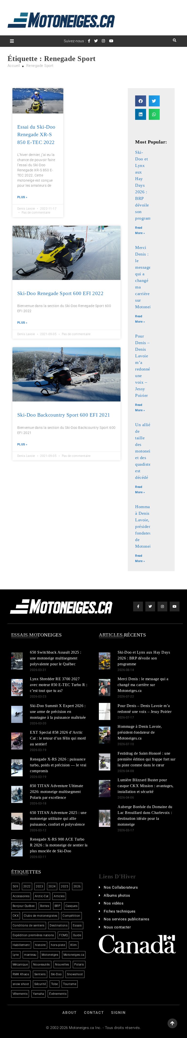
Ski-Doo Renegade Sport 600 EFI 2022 (60, 293)
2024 (52, 886)
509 (15, 886)
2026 (77, 886)
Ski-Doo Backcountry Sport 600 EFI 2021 (63, 415)
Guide (77, 935)
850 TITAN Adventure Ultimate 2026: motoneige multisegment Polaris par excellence (56, 792)
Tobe (54, 984)
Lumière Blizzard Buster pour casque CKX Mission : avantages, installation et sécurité (146, 786)
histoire (40, 945)
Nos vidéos (113, 903)
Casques (71, 906)
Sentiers (40, 974)
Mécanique (20, 964)
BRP (57, 906)
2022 (27, 886)
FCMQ (63, 935)
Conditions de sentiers (29, 925)
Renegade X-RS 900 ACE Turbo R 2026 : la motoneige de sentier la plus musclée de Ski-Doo (59, 845)
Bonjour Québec (24, 906)
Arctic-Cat (42, 896)
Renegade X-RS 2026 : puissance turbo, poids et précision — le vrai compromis (58, 765)
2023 (39, 886)
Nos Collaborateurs (121, 887)
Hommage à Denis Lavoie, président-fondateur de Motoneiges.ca (149, 526)
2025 (64, 886)
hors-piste (58, 945)
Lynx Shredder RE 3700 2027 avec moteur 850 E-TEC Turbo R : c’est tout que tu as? (58, 685)
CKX (16, 915)
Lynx (16, 954)
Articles (59, 896)
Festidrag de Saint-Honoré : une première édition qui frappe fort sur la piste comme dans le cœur (146, 759)
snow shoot (21, 984)
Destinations (58, 925)
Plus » (22, 197)
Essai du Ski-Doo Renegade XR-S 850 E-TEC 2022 (36, 134)
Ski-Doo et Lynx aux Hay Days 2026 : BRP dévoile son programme (144, 658)
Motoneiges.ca (74, 954)
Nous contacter (117, 927)
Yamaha (38, 994)
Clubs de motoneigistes (40, 915)
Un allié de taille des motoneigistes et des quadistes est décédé (148, 451)
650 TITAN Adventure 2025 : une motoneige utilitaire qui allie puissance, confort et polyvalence (58, 818)
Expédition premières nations (33, 935)
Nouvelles (62, 964)
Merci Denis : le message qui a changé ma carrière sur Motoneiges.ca (143, 685)
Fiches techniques (120, 911)
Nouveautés (41, 964)
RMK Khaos (21, 974)
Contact (94, 1012)
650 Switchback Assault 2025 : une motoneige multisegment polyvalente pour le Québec (55, 658)
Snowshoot (75, 974)
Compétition (71, 915)
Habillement (21, 945)
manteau (30, 954)
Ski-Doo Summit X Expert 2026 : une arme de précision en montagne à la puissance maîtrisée (58, 711)
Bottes (44, 906)
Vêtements (20, 994)
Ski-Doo (56, 974)
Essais (77, 925)
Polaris (79, 964)
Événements (57, 994)
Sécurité (40, 984)
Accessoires (21, 896)
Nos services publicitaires (126, 919)
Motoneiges (50, 954)
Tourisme (69, 984)
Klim (73, 945)
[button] (140, 100)
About (69, 1012)
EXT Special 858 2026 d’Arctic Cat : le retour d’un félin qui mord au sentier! (58, 738)
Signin (118, 1012)
